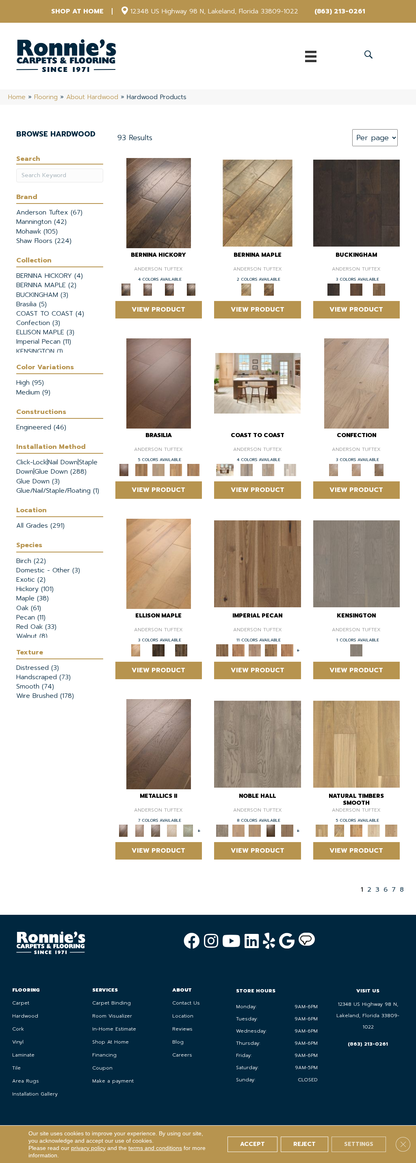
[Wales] (356, 289)
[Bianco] (257, 202)
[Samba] (193, 469)
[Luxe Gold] (139, 830)
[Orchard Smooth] (339, 830)
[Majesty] (287, 830)
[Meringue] (356, 469)
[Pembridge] (356, 563)
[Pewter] (188, 830)
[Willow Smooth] (373, 830)
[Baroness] (257, 743)
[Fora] (147, 289)
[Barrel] (141, 469)
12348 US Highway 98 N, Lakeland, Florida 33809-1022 (214, 11)
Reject (304, 1144)
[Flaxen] (271, 650)
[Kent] (356, 202)
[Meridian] (181, 650)
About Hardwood (92, 97)
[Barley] (238, 650)
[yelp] (269, 941)
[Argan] (158, 383)
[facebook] (192, 941)
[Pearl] (172, 830)
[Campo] (158, 469)
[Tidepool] (268, 469)
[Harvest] (287, 650)
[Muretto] (169, 289)
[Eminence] (271, 830)
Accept (252, 1144)
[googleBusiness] (287, 941)
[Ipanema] (176, 469)
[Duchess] (255, 830)
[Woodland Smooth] (391, 830)
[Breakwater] (246, 469)
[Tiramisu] (379, 469)
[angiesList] (306, 941)
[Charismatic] (158, 563)
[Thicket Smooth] (356, 830)
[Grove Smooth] (356, 743)
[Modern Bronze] (155, 830)
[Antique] (257, 563)
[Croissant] (356, 383)
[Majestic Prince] (158, 650)
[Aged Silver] (158, 743)
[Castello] (269, 289)
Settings (358, 1144)
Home (17, 97)
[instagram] (211, 941)
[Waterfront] (289, 469)
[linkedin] (252, 941)
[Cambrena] (158, 202)
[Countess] (238, 830)
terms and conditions (155, 1148)
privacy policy (88, 1148)
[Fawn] (255, 650)
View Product (158, 309)
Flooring (46, 97)
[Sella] (191, 289)
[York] (379, 289)
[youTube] (231, 941)
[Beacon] (257, 383)
